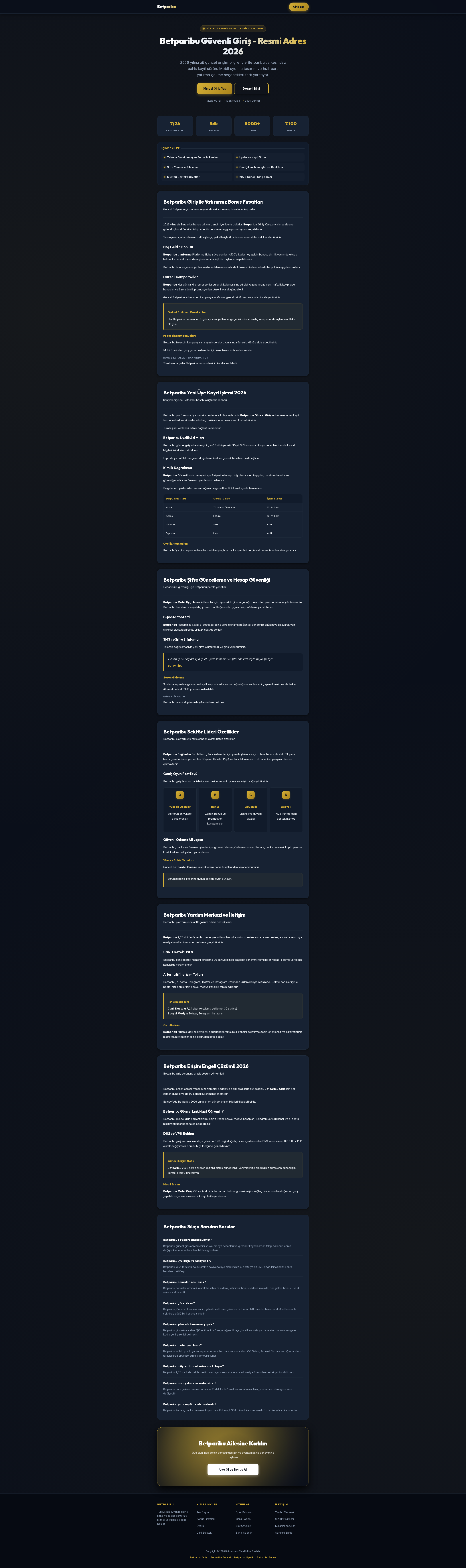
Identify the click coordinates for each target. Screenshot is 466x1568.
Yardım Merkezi (284, 1512)
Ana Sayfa (203, 1512)
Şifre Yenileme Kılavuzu (182, 167)
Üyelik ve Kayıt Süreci (253, 157)
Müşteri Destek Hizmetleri (183, 176)
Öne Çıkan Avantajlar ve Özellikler (261, 167)
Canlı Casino (243, 1518)
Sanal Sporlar (244, 1532)
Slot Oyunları (243, 1525)
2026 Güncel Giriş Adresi (255, 176)
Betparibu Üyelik (244, 1557)
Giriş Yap (299, 6)
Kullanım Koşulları (285, 1525)
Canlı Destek (204, 1532)
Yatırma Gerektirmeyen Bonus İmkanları (192, 157)
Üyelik (200, 1525)
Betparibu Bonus (266, 1557)
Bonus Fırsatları (206, 1518)
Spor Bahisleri (244, 1512)
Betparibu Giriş (198, 1557)
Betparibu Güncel (221, 1557)
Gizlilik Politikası (284, 1518)
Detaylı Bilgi (251, 88)
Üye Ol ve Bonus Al (233, 1469)
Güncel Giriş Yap (214, 88)
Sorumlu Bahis (283, 1532)
